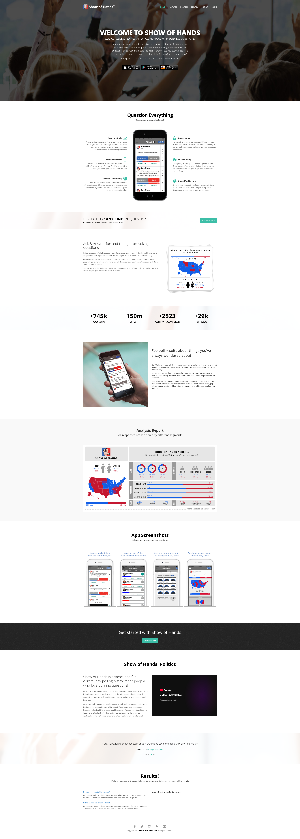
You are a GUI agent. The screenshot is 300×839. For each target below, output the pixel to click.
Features (173, 7)
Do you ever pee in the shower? (96, 795)
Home (162, 7)
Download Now (208, 220)
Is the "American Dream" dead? (96, 806)
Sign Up (205, 7)
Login (214, 7)
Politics (184, 7)
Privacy (194, 7)
